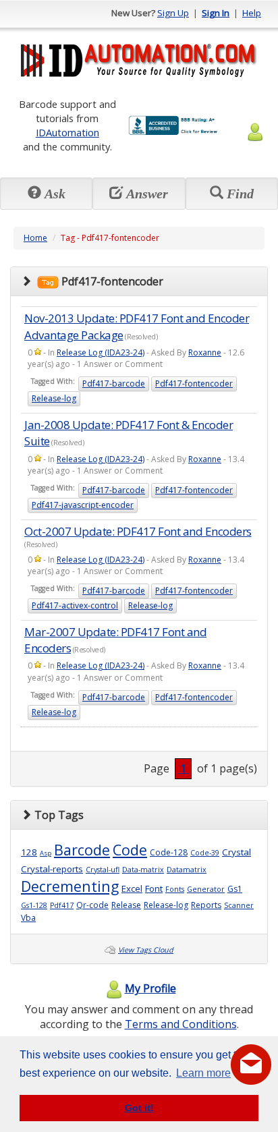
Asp (45, 853)
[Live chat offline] (251, 1064)
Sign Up (173, 13)
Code (130, 849)
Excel (131, 888)
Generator (206, 889)
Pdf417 (62, 905)
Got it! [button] (139, 1107)
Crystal (236, 852)
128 (29, 852)
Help (251, 13)
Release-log (54, 398)
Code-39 (204, 852)
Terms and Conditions (181, 1024)
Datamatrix (186, 869)
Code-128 (169, 852)
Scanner (239, 905)
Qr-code (92, 905)
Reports (206, 905)
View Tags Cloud (145, 950)
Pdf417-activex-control (75, 605)
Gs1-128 (34, 905)
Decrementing (70, 886)
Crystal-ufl (102, 869)
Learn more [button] (203, 1073)
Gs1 (234, 889)
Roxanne (204, 352)
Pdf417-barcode (113, 383)
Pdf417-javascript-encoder (83, 505)
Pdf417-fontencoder (194, 383)
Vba (28, 918)
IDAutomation (67, 132)
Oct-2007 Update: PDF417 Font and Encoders (138, 531)
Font (154, 888)
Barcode (82, 849)
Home (35, 238)
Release (126, 905)
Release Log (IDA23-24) (100, 352)
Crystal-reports (52, 869)
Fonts (174, 889)
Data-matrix (143, 869)
